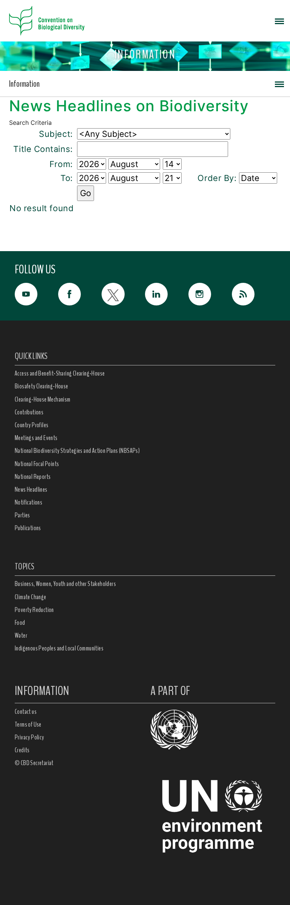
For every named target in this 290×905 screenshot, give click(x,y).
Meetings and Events (36, 437)
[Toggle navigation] (279, 20)
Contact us (26, 711)
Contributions (29, 412)
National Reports (33, 476)
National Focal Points (37, 463)
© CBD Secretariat (34, 762)
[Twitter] (123, 294)
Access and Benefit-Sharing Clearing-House (60, 373)
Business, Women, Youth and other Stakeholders (65, 583)
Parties (22, 515)
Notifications (28, 502)
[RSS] (253, 296)
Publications (28, 527)
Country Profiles (31, 424)
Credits (22, 750)
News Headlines (31, 489)
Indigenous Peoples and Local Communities (59, 648)
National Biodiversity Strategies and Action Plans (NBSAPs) (77, 450)
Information (24, 84)
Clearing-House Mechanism (43, 399)
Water (21, 635)
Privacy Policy (29, 737)
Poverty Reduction (34, 609)
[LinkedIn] (166, 294)
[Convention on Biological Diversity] (47, 20)
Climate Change (30, 596)
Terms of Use (28, 724)
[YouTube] (36, 294)
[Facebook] (80, 294)
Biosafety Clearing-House (41, 386)
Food (20, 622)
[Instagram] (210, 294)
